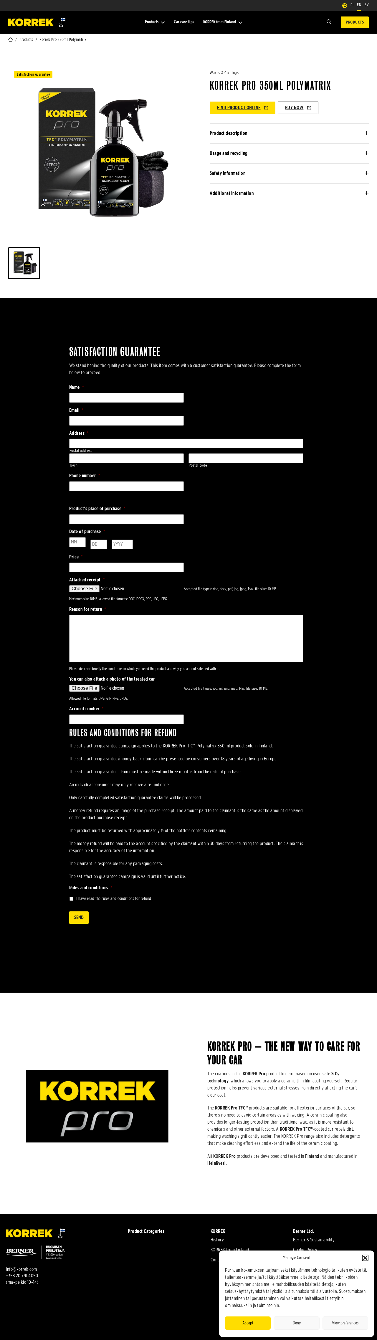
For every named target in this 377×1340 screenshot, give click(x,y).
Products (151, 22)
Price (76, 557)
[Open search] (329, 22)
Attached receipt (87, 580)
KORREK (218, 1231)
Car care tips (184, 22)
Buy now (294, 107)
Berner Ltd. (303, 1231)
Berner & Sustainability (314, 1240)
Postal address (81, 451)
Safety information (227, 173)
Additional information (232, 193)
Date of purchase (87, 531)
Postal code (198, 465)
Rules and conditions (91, 887)
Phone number (84, 475)
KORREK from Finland (219, 22)
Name (76, 387)
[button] (365, 1258)
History (217, 1240)
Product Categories (146, 1231)
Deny (297, 1323)
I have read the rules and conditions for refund (113, 899)
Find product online (239, 107)
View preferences (345, 1323)
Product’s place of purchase (97, 508)
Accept (247, 1323)
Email (76, 410)
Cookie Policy (305, 1250)
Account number (86, 709)
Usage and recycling (229, 153)
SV (367, 5)
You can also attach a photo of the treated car (112, 679)
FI (351, 5)
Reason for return (87, 609)
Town (74, 465)
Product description (228, 133)
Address (79, 433)
